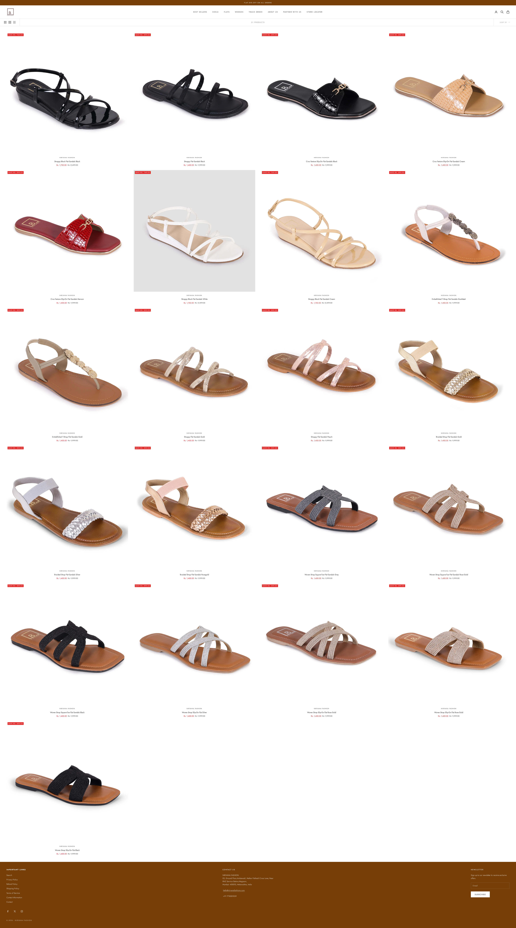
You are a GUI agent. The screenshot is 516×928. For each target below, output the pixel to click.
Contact (9, 902)
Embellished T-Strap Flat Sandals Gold (67, 437)
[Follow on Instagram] (21, 911)
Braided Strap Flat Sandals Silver (67, 574)
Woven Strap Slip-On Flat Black (67, 850)
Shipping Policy (12, 888)
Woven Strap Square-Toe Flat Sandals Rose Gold (448, 574)
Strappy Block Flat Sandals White (194, 299)
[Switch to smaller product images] (10, 22)
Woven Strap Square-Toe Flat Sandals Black (67, 712)
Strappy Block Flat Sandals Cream (321, 299)
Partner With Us (292, 12)
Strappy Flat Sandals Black (194, 161)
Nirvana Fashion (67, 158)
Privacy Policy (12, 879)
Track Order (256, 12)
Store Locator (314, 12)
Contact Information (14, 897)
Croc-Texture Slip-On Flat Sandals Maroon (67, 299)
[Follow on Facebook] (7, 911)
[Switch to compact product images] (14, 22)
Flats (227, 12)
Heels (215, 12)
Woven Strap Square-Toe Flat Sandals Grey (322, 574)
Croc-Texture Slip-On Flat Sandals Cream (449, 161)
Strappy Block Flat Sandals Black (67, 161)
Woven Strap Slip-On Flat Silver (194, 712)
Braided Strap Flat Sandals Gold (449, 437)
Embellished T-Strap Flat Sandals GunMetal (449, 299)
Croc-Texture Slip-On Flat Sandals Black (321, 161)
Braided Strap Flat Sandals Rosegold (194, 574)
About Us (273, 12)
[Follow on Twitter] (14, 911)
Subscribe (480, 894)
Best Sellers (200, 12)
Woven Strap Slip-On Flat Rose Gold (321, 712)
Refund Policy (11, 884)
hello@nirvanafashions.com (234, 890)
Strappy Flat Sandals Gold (194, 437)
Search (9, 875)
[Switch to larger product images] (5, 22)
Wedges (239, 12)
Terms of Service (13, 893)
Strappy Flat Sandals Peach (321, 437)
